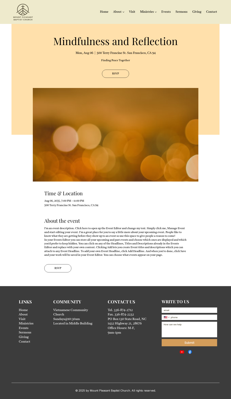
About (23, 314)
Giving (24, 337)
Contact (24, 341)
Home (23, 310)
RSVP (115, 73)
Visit (22, 319)
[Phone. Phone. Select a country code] (167, 317)
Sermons (25, 332)
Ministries (26, 323)
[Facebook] (189, 351)
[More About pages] (123, 12)
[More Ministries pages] (156, 12)
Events (23, 328)
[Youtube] (181, 351)
